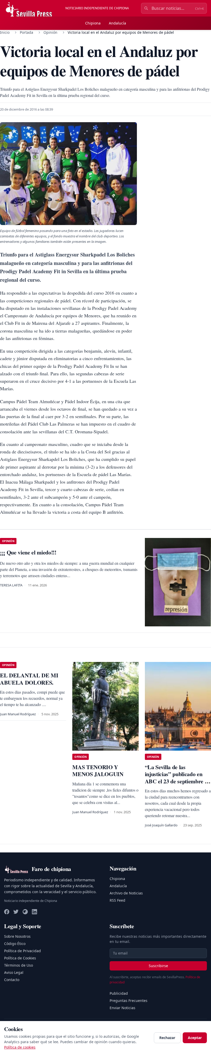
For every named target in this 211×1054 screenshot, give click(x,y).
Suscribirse (158, 965)
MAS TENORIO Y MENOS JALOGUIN (97, 770)
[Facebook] (6, 911)
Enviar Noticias (122, 1007)
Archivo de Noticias (126, 893)
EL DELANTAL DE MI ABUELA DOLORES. (29, 679)
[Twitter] (16, 911)
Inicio (5, 32)
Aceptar (195, 1037)
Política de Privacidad (22, 950)
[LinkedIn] (34, 911)
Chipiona (93, 23)
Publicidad (119, 993)
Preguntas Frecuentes (128, 1000)
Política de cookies (20, 1047)
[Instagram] (25, 911)
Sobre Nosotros (17, 936)
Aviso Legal (13, 972)
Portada (26, 32)
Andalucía (117, 23)
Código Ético (14, 943)
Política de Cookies (20, 958)
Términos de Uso (18, 965)
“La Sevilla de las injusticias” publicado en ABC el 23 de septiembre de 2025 (177, 778)
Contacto (11, 979)
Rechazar (167, 1037)
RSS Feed (117, 900)
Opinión (50, 32)
